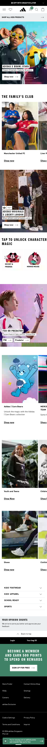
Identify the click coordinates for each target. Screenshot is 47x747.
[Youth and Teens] (20, 471)
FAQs (4, 691)
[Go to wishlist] (10, 9)
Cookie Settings (8, 718)
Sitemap (27, 691)
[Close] (5, 741)
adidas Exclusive (9, 704)
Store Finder (7, 684)
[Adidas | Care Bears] (20, 390)
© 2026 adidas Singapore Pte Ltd (12, 732)
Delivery (27, 698)
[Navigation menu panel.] (4, 9)
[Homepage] (23, 10)
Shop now (9, 161)
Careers (5, 698)
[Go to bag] (43, 9)
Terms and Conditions (11, 724)
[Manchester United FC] (20, 133)
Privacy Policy (29, 718)
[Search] (36, 9)
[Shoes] (20, 542)
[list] (23, 133)
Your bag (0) (32, 640)
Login (12, 640)
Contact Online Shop (32, 684)
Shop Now (9, 499)
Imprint (27, 724)
